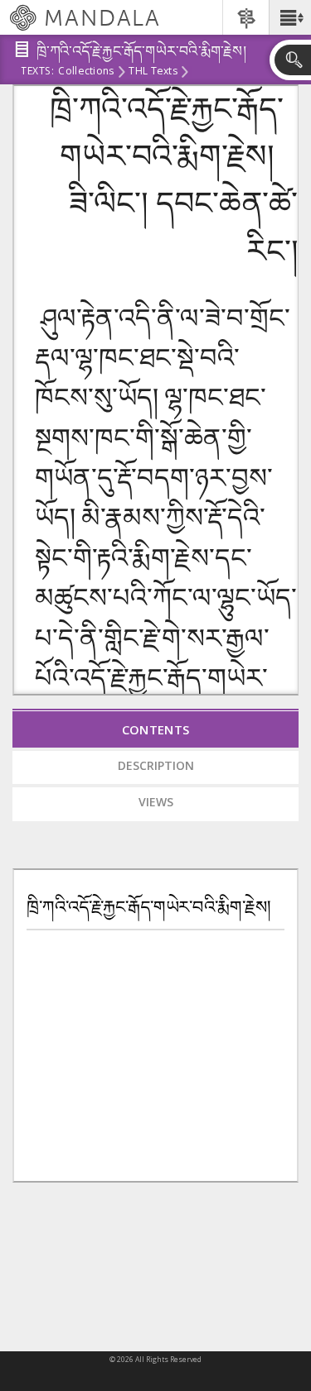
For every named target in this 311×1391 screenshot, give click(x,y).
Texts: (37, 72)
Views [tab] (155, 802)
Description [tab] (156, 765)
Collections (86, 72)
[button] (290, 17)
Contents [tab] (156, 729)
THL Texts (153, 72)
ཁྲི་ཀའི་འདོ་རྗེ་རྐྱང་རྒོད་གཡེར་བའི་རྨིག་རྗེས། (149, 907)
